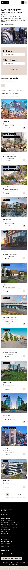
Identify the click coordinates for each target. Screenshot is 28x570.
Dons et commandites (8, 520)
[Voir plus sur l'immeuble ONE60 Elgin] (24, 454)
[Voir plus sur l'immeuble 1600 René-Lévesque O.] (24, 258)
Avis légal (4, 531)
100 (24, 497)
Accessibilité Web (6, 536)
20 (18, 497)
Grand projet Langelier (8, 154)
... (15, 494)
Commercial (20, 90)
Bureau (4, 90)
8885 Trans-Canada (7, 480)
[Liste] (3, 85)
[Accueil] (5, 2)
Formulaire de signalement (9, 525)
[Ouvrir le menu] (25, 2)
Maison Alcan (6, 121)
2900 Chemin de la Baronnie (9, 317)
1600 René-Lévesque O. (8, 252)
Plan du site (5, 546)
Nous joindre (5, 544)
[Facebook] (5, 554)
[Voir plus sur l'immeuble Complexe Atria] (24, 422)
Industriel (16, 93)
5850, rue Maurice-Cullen (8, 350)
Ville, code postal (10, 60)
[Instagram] (2, 554)
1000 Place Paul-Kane (8, 382)
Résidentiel (12, 90)
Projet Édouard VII (7, 284)
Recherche (7, 51)
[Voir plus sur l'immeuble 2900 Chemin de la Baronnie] (24, 324)
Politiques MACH (6, 529)
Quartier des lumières (8, 186)
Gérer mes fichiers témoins (9, 527)
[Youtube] (11, 554)
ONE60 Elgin (6, 448)
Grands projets (6, 93)
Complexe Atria (6, 415)
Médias (3, 533)
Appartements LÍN (7, 219)
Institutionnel (14, 96)
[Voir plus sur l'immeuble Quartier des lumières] (24, 193)
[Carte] (6, 85)
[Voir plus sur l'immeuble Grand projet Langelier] (24, 160)
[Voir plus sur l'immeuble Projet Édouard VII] (24, 291)
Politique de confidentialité (10, 522)
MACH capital (5, 541)
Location (4, 539)
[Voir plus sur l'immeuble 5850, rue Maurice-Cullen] (24, 356)
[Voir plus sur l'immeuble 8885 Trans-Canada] (24, 487)
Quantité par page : (10, 497)
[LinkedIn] (8, 554)
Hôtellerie (5, 96)
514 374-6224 (4, 515)
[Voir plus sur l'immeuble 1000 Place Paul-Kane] (24, 389)
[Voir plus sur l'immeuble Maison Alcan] (24, 128)
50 (21, 497)
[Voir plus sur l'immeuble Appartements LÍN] (24, 226)
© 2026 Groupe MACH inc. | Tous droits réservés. (14, 568)
